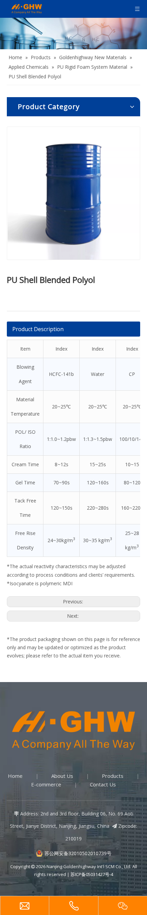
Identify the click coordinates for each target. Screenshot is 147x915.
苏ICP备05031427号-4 (91, 874)
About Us (62, 775)
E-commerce (46, 784)
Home (15, 775)
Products (112, 775)
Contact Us (103, 784)
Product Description (38, 329)
